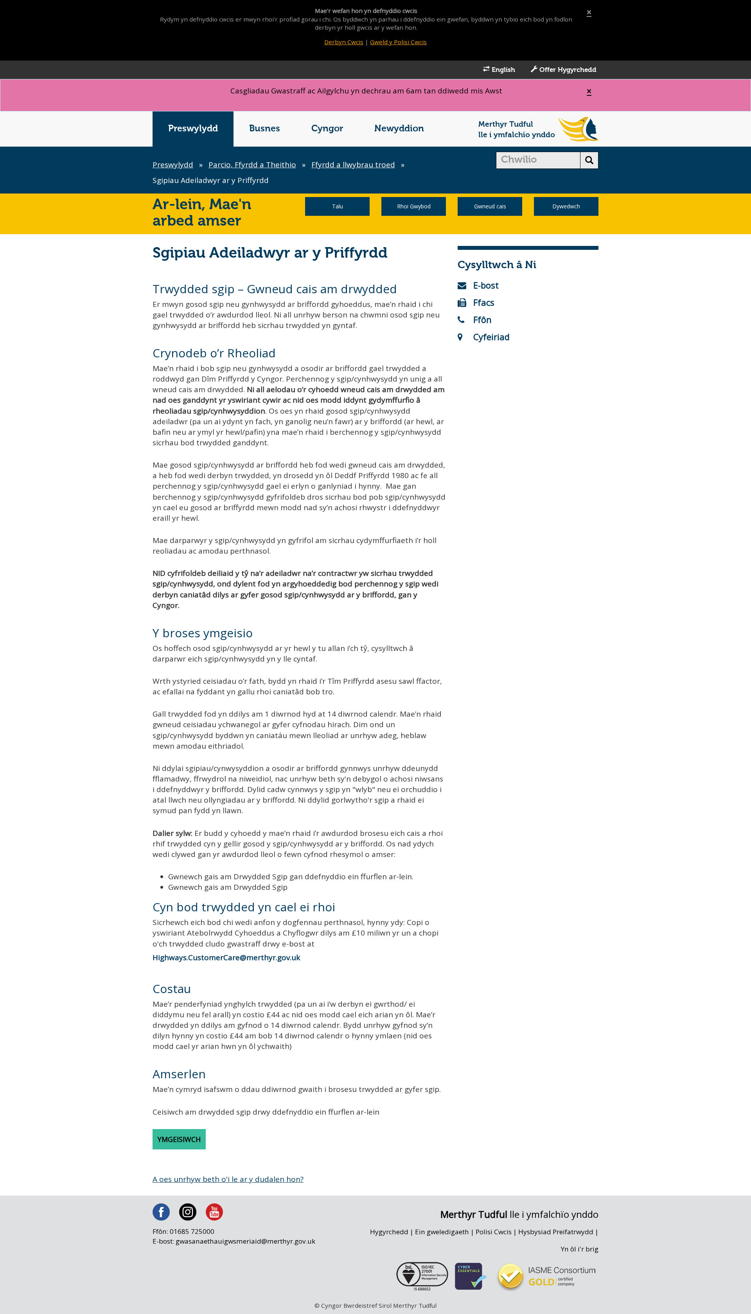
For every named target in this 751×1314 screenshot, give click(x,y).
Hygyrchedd (389, 1231)
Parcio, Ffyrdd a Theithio (252, 165)
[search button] (589, 160)
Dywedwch (566, 206)
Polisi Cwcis (494, 1231)
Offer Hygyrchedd (566, 70)
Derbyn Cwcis (343, 42)
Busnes (264, 128)
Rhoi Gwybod (414, 206)
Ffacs (483, 302)
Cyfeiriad (491, 336)
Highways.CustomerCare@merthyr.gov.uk (226, 957)
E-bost (486, 285)
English (502, 70)
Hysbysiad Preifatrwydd (555, 1231)
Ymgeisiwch (179, 1139)
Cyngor (327, 128)
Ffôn (482, 319)
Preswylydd (193, 128)
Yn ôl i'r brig (579, 1248)
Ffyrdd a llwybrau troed (353, 165)
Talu (337, 206)
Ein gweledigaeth (442, 1231)
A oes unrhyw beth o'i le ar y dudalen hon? (228, 1179)
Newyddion (399, 128)
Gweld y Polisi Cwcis (398, 42)
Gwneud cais (490, 206)
